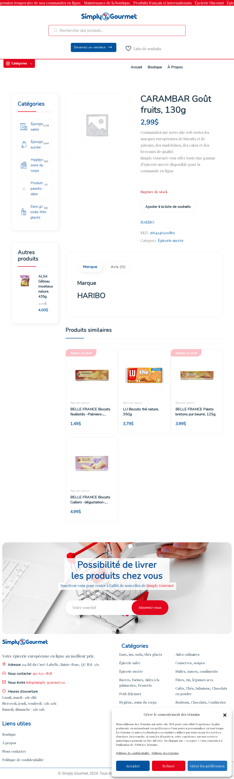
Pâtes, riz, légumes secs (194, 680)
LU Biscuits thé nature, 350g (141, 412)
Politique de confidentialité (133, 753)
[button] (225, 714)
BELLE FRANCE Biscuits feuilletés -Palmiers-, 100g (90, 412)
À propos (9, 743)
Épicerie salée (130, 663)
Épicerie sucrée (170, 240)
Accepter (133, 766)
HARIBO (147, 222)
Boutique (9, 734)
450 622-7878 (42, 673)
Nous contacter (14, 751)
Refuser (168, 766)
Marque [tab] (90, 266)
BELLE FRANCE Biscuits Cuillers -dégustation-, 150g (90, 500)
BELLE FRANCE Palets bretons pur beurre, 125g (195, 412)
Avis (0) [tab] (118, 266)
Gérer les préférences (207, 766)
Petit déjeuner (130, 693)
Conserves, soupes (190, 663)
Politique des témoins (165, 753)
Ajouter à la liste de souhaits (168, 206)
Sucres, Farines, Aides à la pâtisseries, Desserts (139, 683)
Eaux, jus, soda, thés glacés (140, 654)
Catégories (19, 63)
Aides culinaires (187, 654)
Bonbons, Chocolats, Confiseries (201, 702)
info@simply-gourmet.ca (45, 682)
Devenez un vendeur (90, 47)
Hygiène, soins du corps (138, 702)
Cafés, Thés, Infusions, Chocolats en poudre (201, 691)
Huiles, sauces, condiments (197, 671)
